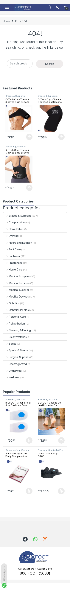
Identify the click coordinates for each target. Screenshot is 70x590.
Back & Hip (10, 146)
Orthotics (14, 303)
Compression (17, 222)
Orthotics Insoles (19, 309)
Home (6, 21)
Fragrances (15, 262)
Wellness (14, 377)
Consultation (16, 229)
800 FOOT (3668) (35, 573)
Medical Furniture (19, 283)
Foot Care (15, 249)
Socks (12, 343)
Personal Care (17, 316)
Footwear (14, 256)
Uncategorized (18, 364)
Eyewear (14, 235)
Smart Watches (18, 337)
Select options (27, 440)
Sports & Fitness (18, 350)
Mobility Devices (19, 296)
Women (25, 450)
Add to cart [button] (29, 137)
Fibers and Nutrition (20, 242)
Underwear (15, 370)
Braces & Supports (15, 96)
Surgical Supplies (19, 357)
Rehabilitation (17, 323)
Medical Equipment (20, 276)
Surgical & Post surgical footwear (51, 451)
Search (49, 7)
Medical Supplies (19, 289)
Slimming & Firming (20, 330)
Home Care (16, 269)
